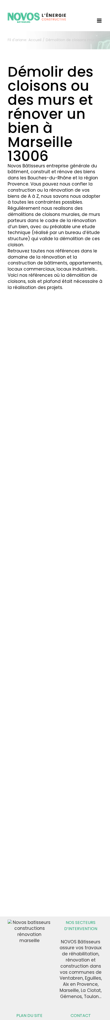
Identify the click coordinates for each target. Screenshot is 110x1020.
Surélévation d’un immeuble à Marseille (79, 333)
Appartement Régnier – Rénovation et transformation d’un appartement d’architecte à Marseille (27, 788)
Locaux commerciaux (28, 527)
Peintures (34, 377)
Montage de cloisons (28, 372)
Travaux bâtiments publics (25, 689)
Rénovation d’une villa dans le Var (30, 337)
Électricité (34, 355)
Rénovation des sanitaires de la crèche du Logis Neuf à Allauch (28, 636)
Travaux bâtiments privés (74, 443)
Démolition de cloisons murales (79, 352)
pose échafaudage (71, 389)
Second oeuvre (71, 424)
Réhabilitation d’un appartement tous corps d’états (74, 525)
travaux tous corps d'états (76, 602)
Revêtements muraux (28, 425)
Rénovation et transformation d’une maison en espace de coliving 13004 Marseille (78, 647)
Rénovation (19, 409)
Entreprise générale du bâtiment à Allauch (29, 363)
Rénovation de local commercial (27, 546)
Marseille (80, 365)
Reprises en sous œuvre (28, 552)
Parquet (15, 377)
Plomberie (17, 382)
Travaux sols (38, 441)
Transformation (23, 570)
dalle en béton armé (27, 345)
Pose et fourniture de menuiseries (25, 393)
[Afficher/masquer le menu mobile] (99, 20)
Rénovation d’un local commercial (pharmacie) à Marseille (30, 504)
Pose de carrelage (26, 385)
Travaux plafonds (22, 439)
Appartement (70, 344)
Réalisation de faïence (29, 404)
